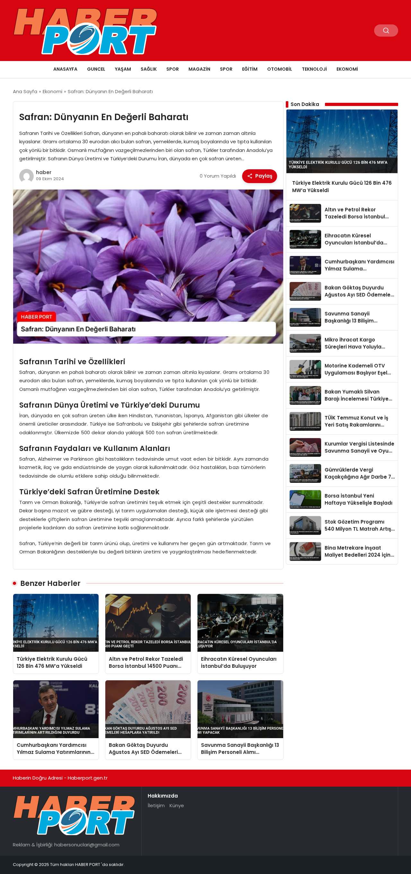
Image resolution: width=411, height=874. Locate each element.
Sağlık (149, 69)
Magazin (199, 69)
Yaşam (123, 69)
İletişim (156, 805)
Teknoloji (314, 69)
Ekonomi (347, 69)
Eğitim (250, 69)
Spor (172, 69)
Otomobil (279, 69)
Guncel (96, 69)
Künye (177, 805)
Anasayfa (65, 69)
